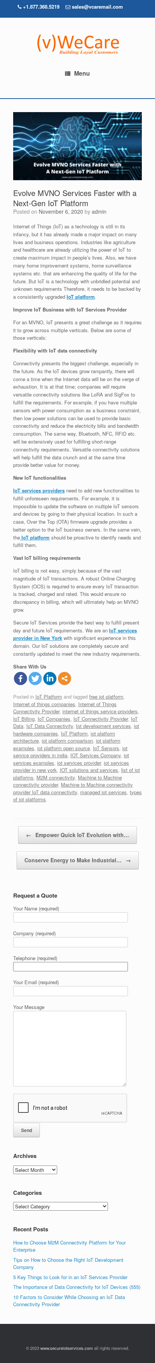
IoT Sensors (106, 748)
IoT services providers (39, 490)
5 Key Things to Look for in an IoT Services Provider (70, 1277)
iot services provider (79, 762)
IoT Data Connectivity (49, 725)
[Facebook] (20, 678)
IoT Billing (24, 718)
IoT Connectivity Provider (100, 718)
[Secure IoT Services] (77, 45)
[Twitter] (35, 678)
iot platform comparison (67, 740)
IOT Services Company (95, 755)
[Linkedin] (49, 678)
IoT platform (81, 296)
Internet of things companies (44, 704)
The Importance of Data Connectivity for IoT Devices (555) (76, 1286)
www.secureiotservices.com (66, 1348)
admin (99, 211)
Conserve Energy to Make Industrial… (77, 860)
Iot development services (103, 725)
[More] (64, 678)
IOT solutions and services (89, 769)
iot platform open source (63, 748)
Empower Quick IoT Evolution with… (77, 835)
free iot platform (106, 696)
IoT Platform (48, 696)
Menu (82, 73)
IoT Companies (54, 718)
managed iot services (103, 792)
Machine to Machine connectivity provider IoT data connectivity (73, 788)
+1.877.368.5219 (40, 6)
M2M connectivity (55, 777)
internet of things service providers (100, 711)
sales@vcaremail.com (97, 6)
